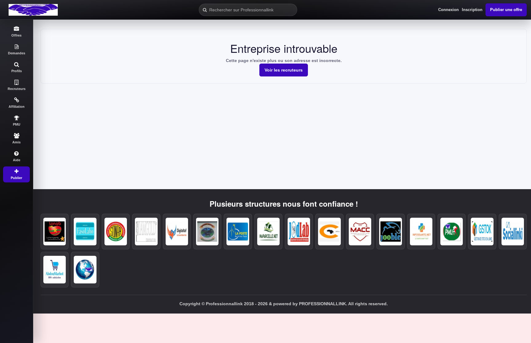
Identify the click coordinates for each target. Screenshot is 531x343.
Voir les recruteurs (284, 70)
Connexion (448, 9)
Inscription (472, 9)
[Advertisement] (283, 130)
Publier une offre (506, 9)
